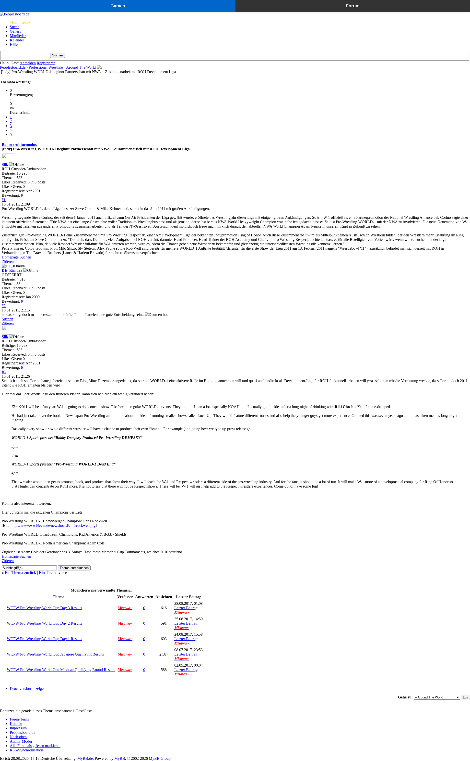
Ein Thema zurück (20, 572)
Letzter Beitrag (185, 608)
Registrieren (46, 63)
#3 (4, 372)
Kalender (17, 40)
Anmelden (28, 63)
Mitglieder (18, 36)
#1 (4, 200)
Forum (353, 5)
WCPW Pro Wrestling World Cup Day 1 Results (44, 639)
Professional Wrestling (46, 67)
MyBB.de (85, 758)
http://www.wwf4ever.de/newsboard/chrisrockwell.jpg (53, 525)
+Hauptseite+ (20, 22)
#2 (4, 306)
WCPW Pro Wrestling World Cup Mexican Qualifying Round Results (61, 670)
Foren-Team (19, 719)
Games (117, 5)
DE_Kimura (12, 270)
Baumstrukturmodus (19, 144)
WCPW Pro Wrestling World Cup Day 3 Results (44, 608)
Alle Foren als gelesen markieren (35, 746)
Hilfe (14, 44)
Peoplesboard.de (12, 67)
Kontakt (16, 724)
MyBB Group (160, 758)
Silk (5, 164)
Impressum (18, 728)
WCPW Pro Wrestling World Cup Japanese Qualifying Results (55, 654)
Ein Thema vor (51, 572)
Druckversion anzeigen (28, 688)
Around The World (81, 67)
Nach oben (18, 737)
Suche (14, 27)
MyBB (119, 758)
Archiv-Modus (21, 741)
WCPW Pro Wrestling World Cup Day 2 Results (44, 623)
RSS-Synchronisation (26, 750)
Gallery (15, 31)
